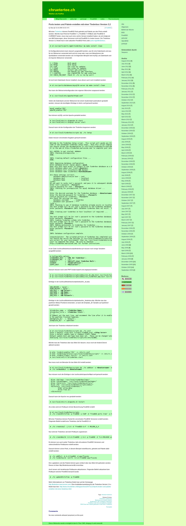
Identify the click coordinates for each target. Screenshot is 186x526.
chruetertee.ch (62, 10)
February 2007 (126, 223)
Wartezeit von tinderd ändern (103, 500)
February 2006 (126, 256)
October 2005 (126, 267)
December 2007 (127, 195)
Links (103, 19)
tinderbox (109, 494)
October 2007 (126, 200)
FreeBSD (93, 19)
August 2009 (125, 139)
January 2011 (126, 92)
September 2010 (127, 103)
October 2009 (126, 133)
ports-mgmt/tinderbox (97, 41)
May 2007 (124, 214)
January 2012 (126, 80)
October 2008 (126, 167)
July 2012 (124, 64)
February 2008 (126, 189)
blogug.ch (89, 523)
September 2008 (127, 170)
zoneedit (99, 523)
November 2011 (126, 86)
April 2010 (125, 117)
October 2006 (126, 234)
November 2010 (127, 97)
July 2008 (124, 175)
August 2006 (125, 239)
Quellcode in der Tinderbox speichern (101, 501)
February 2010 (126, 122)
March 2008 (125, 186)
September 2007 (127, 203)
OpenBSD (124, 41)
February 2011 (126, 89)
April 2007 (125, 217)
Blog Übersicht (61, 19)
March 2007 (125, 220)
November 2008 (127, 164)
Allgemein (124, 27)
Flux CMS (81, 523)
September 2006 (127, 237)
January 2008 (126, 192)
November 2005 (127, 264)
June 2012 (125, 66)
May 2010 (124, 114)
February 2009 (126, 156)
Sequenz (124, 52)
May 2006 (124, 248)
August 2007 (125, 206)
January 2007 (126, 225)
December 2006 (127, 228)
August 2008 (125, 172)
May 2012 (124, 69)
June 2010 (125, 111)
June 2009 (125, 145)
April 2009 (125, 150)
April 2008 (125, 184)
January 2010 (126, 125)
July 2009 (124, 142)
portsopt (83, 19)
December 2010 (127, 94)
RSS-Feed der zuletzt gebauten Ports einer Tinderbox (96, 504)
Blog (50, 19)
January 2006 (126, 259)
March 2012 (125, 75)
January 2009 (126, 158)
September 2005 (127, 270)
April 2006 (125, 250)
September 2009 (127, 136)
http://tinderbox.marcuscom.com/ (60, 484)
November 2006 (127, 231)
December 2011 (126, 83)
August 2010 (125, 105)
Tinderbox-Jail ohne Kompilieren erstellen (100, 503)
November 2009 (127, 131)
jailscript (73, 19)
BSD (123, 32)
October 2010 (126, 100)
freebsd (104, 494)
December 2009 (127, 128)
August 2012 (125, 61)
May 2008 (124, 181)
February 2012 (126, 78)
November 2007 (127, 197)
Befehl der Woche (127, 30)
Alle (122, 24)
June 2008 (125, 178)
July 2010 (124, 108)
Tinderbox (58, 31)
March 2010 (125, 119)
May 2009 (124, 147)
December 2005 (127, 262)
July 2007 (124, 209)
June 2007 (125, 211)
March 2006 (125, 253)
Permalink (109, 507)
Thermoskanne (113, 19)
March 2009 (125, 153)
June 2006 (125, 245)
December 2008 (127, 161)
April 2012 (125, 72)
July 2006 (124, 242)
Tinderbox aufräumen (105, 498)
